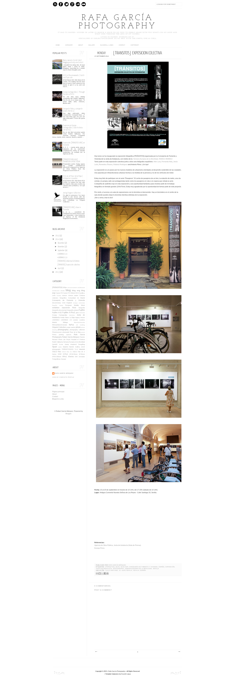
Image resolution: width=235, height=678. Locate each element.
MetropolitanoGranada (59, 325)
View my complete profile (63, 377)
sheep (67, 344)
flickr (83, 4)
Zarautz (63, 359)
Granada (82, 312)
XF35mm (82, 354)
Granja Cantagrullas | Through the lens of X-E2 (74, 93)
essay (61, 305)
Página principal (58, 392)
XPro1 (64, 357)
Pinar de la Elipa (75, 332)
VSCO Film (56, 352)
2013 (57, 272)
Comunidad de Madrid (76, 298)
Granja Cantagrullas (59, 315)
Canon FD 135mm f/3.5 (70, 293)
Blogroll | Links (106, 45)
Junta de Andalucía (104, 568)
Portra (54, 334)
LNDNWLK (55, 320)
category (69, 45)
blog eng (76, 290)
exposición (170, 567)
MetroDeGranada (79, 322)
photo (78, 327)
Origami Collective (59, 327)
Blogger (68, 414)
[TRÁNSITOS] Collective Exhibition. (68, 261)
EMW (63, 303)
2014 (57, 239)
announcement (72, 287)
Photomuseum (57, 332)
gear (77, 312)
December (61, 243)
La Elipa (72, 317)
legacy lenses (80, 317)
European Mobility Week (75, 305)
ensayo (75, 303)
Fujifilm (82, 310)
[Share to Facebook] (104, 573)
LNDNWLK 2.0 (66, 320)
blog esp (124, 567)
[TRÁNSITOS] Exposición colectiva (68, 265)
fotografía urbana (72, 310)
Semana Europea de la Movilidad (145, 159)
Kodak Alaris (64, 317)
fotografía (82, 308)
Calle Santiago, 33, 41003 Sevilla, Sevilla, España (125, 570)
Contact (122, 45)
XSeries (71, 357)
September (61, 250)
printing (61, 334)
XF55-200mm (56, 356)
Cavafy (59, 295)
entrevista (82, 303)
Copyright (135, 45)
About (80, 45)
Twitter (66, 4)
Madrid (54, 322)
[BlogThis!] (99, 573)
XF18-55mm (73, 354)
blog (118, 567)
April (59, 268)
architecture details (58, 290)
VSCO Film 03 (67, 352)
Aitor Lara (157, 162)
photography (118, 568)
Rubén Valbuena (57, 342)
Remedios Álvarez (106, 164)
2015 (57, 236)
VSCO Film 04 (78, 352)
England (69, 303)
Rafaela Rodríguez (120, 164)
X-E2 (59, 354)
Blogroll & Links (58, 399)
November (61, 247)
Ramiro (82, 337)
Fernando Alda (167, 162)
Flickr (74, 308)
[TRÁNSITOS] (110, 567)
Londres (82, 320)
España (161, 567)
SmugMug (81, 344)
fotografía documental (59, 310)
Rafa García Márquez (117, 565)
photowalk (65, 332)
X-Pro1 (65, 354)
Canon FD (59, 293)
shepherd (73, 344)
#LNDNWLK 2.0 (62, 254)
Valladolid (82, 349)
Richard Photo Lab (58, 339)
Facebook (61, 4)
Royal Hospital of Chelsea (75, 339)
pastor (73, 327)
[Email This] (97, 573)
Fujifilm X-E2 (57, 313)
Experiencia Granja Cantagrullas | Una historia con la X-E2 (73, 127)
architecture (81, 287)
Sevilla (156, 568)
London (75, 320)
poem (83, 332)
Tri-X (76, 349)
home (58, 45)
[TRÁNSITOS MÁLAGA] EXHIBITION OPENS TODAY (71, 160)
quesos (68, 334)
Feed (55, 4)
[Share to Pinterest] (107, 573)
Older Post (179, 651)
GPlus (72, 4)
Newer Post (96, 651)
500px (65, 287)
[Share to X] (102, 573)
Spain (54, 347)
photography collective (77, 330)
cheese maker (73, 295)
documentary (56, 303)
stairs (60, 347)
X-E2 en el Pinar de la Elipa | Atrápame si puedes (73, 177)
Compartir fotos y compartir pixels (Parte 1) (73, 110)
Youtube (78, 4)
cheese (64, 295)
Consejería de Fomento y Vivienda (143, 567)
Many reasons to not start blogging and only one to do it (73, 61)
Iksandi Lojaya (126, 674)
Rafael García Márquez (71, 337)
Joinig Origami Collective (71, 193)
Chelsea (82, 295)
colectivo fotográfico (59, 298)
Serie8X (54, 344)
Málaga (65, 322)
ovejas (68, 327)
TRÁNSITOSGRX (67, 349)
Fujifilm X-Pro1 (68, 312)
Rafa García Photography (117, 22)
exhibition (55, 308)
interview (72, 315)
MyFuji (71, 325)
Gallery (91, 45)
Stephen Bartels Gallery (71, 347)
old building (80, 325)
